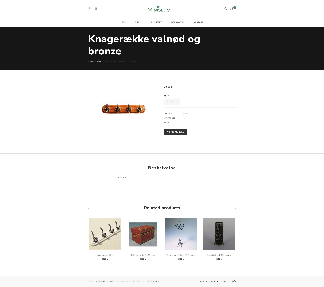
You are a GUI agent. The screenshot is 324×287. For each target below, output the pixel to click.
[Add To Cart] (105, 244)
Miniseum (107, 281)
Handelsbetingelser (208, 281)
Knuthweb (154, 281)
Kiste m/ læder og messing (143, 255)
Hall (184, 118)
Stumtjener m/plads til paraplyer (181, 255)
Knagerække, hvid (105, 255)
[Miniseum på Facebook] (89, 9)
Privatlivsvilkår (228, 281)
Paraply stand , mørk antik (219, 255)
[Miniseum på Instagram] (96, 9)
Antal (167, 96)
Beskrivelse (162, 168)
